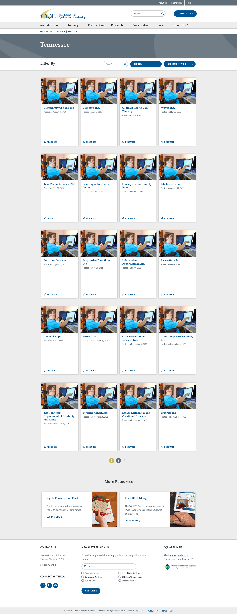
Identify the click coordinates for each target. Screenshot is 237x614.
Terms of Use (167, 611)
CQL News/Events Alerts (132, 577)
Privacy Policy (152, 611)
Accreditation (49, 25)
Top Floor (139, 610)
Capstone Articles (92, 573)
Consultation (141, 25)
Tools (159, 25)
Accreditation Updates (131, 573)
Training (73, 25)
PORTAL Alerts (90, 581)
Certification (96, 25)
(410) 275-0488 (48, 564)
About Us (163, 3)
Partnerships (176, 3)
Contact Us (184, 13)
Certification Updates (93, 577)
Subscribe (91, 590)
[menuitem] (52, 25)
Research (117, 25)
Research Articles (129, 581)
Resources (179, 25)
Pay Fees (190, 3)
